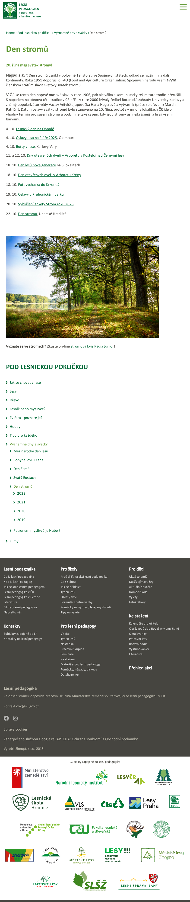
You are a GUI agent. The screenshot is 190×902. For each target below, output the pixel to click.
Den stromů (27, 213)
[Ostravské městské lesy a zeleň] (118, 856)
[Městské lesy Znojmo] (162, 856)
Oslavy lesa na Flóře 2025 (36, 137)
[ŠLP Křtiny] (40, 829)
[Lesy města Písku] (51, 856)
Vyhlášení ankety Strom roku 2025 (46, 204)
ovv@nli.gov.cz (27, 706)
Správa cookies (16, 729)
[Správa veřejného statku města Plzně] (19, 856)
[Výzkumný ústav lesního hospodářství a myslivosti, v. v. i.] (161, 829)
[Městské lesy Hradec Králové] (82, 856)
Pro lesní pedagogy (78, 626)
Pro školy (69, 569)
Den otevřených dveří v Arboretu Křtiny (49, 174)
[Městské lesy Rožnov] (135, 829)
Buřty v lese (25, 146)
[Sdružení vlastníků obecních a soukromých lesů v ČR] (174, 803)
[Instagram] (17, 719)
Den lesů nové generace (37, 165)
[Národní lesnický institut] (81, 777)
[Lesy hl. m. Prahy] (144, 803)
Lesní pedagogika (20, 569)
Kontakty (12, 626)
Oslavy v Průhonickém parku (41, 194)
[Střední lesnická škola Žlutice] (89, 882)
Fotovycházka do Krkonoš (38, 184)
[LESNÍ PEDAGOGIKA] (22, 10)
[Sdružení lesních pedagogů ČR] (165, 777)
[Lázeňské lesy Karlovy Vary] (45, 882)
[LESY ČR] (131, 777)
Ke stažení (138, 616)
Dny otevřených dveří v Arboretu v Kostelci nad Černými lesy (75, 155)
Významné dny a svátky (70, 32)
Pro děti (136, 569)
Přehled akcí (140, 667)
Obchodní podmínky (121, 739)
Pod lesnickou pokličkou (47, 366)
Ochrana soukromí (86, 739)
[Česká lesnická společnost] (112, 803)
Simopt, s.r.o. (25, 748)
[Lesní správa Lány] (139, 882)
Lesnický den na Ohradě (35, 128)
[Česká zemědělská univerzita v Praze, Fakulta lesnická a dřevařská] (93, 829)
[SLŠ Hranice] (31, 803)
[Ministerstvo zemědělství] (30, 778)
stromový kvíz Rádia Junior (92, 346)
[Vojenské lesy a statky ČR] (79, 803)
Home (10, 32)
